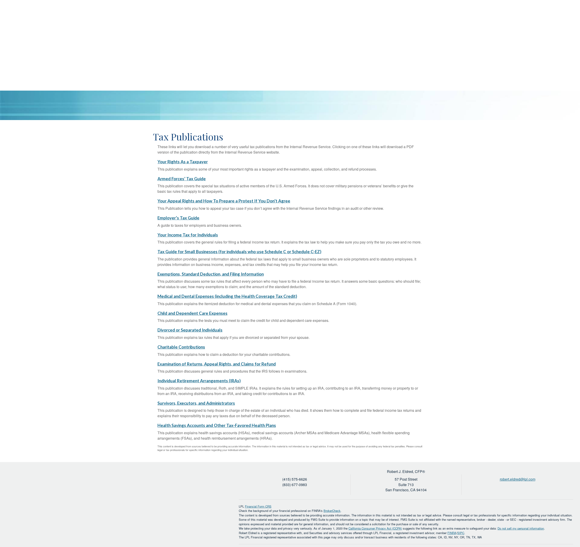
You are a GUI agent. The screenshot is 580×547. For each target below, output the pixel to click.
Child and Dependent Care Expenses (192, 313)
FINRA (451, 533)
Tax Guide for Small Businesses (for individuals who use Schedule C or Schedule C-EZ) (239, 251)
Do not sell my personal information (521, 528)
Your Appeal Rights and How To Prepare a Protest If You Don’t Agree (223, 200)
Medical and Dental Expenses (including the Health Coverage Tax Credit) (227, 296)
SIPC (460, 533)
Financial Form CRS (258, 506)
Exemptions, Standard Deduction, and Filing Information (210, 274)
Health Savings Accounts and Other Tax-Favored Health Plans (216, 425)
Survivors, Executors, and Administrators (196, 403)
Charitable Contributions (181, 347)
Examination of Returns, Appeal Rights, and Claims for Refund (216, 363)
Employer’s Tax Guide (178, 217)
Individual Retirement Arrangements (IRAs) (199, 380)
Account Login (539, 14)
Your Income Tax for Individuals (187, 234)
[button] (450, 31)
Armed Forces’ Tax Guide (181, 178)
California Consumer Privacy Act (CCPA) (375, 528)
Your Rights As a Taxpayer (182, 161)
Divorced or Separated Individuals (189, 330)
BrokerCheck (332, 510)
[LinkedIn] (561, 15)
